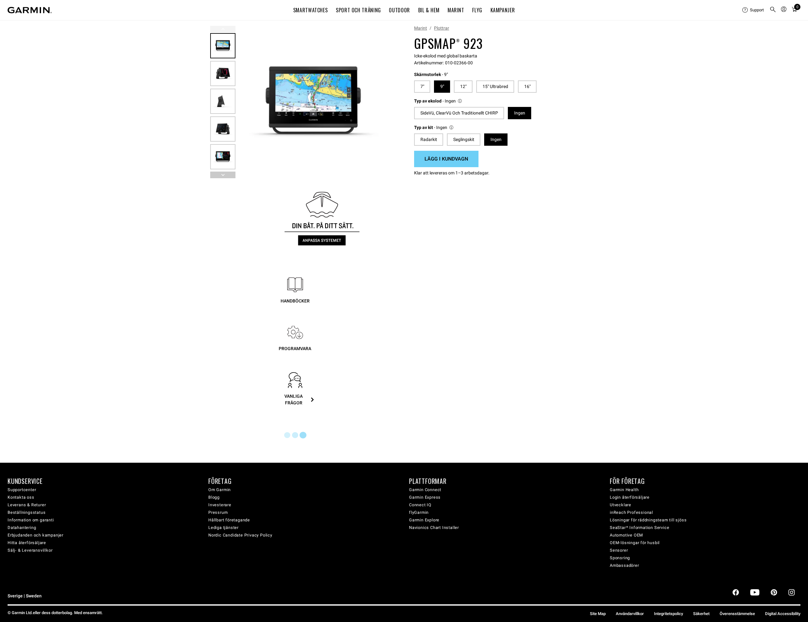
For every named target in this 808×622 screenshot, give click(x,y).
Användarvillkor (630, 613)
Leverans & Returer (27, 504)
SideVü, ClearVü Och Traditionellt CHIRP (459, 112)
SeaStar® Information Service (639, 527)
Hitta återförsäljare (27, 542)
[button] (438, 101)
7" (422, 86)
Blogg (214, 497)
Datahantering (22, 527)
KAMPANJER (502, 10)
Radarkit (428, 139)
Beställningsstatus (26, 512)
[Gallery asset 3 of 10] (222, 101)
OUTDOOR (399, 10)
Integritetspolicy (668, 613)
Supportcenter (22, 489)
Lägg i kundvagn (446, 159)
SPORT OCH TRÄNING (358, 10)
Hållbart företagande (229, 520)
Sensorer (619, 550)
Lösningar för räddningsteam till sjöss (648, 520)
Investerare (219, 504)
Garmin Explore (424, 520)
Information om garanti (31, 520)
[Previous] (222, 29)
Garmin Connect (425, 489)
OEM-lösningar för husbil (635, 542)
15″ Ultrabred (495, 86)
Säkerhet (701, 613)
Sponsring (620, 557)
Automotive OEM (626, 535)
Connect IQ (420, 504)
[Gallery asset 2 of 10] (222, 73)
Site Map (598, 613)
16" (527, 86)
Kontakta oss (21, 497)
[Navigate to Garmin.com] (30, 10)
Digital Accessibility (782, 613)
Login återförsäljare (630, 497)
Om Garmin (219, 489)
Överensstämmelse (737, 613)
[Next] (380, 102)
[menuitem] (753, 10)
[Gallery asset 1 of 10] (313, 102)
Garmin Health (624, 489)
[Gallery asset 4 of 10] (222, 129)
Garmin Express (425, 497)
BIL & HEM (429, 10)
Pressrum (218, 512)
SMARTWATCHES (310, 10)
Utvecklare (620, 504)
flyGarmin (419, 512)
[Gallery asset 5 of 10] (222, 156)
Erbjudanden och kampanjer (35, 535)
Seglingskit (463, 139)
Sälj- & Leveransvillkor (30, 550)
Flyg (477, 10)
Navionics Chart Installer (434, 527)
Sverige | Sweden (25, 596)
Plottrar (441, 28)
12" (463, 86)
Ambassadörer (624, 565)
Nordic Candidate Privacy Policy (240, 535)
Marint (420, 28)
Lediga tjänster (223, 527)
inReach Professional (631, 512)
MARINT (456, 10)
